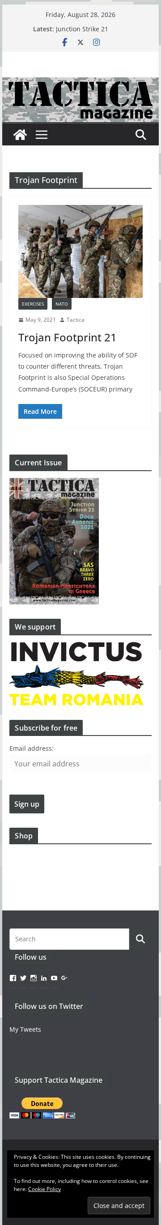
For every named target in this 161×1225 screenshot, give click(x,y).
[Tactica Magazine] (80, 84)
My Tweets (25, 1029)
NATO (61, 304)
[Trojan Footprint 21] (80, 251)
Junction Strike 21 (82, 29)
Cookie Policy (44, 1189)
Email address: (31, 748)
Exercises (33, 304)
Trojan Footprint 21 (67, 337)
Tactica (76, 319)
